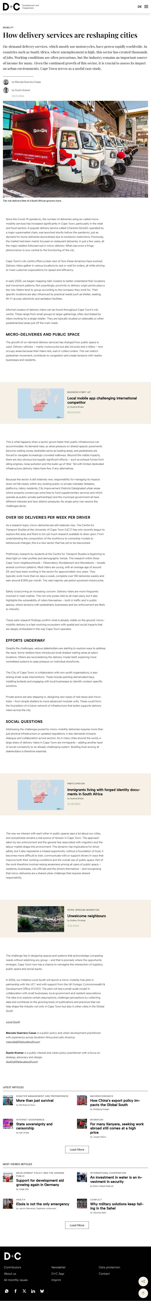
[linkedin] (33, 1291)
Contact (104, 1273)
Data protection (109, 1267)
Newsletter (58, 1267)
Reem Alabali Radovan (103, 1186)
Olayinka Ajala (99, 1212)
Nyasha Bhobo (77, 407)
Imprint (56, 1280)
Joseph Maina (99, 1137)
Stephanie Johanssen (46, 1208)
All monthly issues (16, 1280)
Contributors (12, 1267)
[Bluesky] (42, 1291)
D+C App (57, 1273)
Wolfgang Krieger (101, 1109)
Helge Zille (24, 1189)
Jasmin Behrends (27, 1208)
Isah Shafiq (24, 1132)
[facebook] (15, 1291)
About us (10, 1273)
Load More (77, 1149)
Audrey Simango (78, 920)
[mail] (6, 1291)
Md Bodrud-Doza (27, 1105)
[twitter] (24, 1291)
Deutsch (139, 7)
